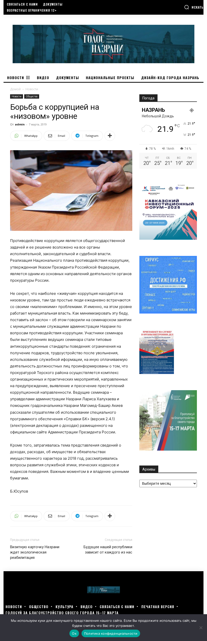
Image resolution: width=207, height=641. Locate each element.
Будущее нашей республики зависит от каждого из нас (108, 550)
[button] (193, 7)
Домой (15, 89)
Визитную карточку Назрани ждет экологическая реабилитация (34, 552)
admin (20, 124)
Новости (16, 96)
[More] (110, 136)
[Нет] (200, 627)
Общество (32, 96)
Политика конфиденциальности (111, 633)
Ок (74, 633)
